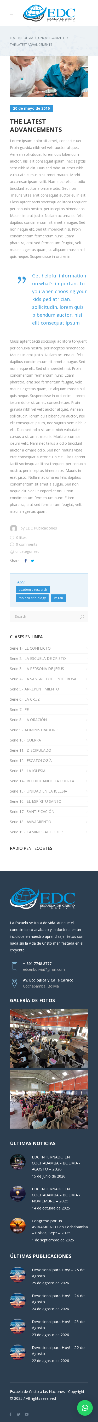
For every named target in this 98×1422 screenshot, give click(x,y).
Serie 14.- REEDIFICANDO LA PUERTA (42, 780)
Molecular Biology (32, 598)
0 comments (26, 544)
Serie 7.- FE (19, 709)
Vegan (58, 598)
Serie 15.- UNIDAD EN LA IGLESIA (38, 791)
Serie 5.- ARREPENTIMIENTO (34, 689)
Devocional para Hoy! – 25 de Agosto (58, 1272)
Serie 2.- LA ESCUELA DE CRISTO (38, 658)
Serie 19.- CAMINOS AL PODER (36, 831)
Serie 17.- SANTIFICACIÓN (32, 811)
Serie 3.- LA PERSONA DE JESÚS (37, 668)
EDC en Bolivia (21, 38)
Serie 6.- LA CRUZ (25, 699)
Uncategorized (51, 38)
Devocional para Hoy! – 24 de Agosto (58, 1298)
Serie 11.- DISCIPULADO (30, 750)
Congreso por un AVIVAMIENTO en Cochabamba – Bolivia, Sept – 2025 (60, 1226)
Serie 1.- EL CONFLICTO (30, 648)
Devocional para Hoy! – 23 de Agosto (58, 1324)
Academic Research (33, 589)
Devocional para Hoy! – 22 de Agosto (58, 1350)
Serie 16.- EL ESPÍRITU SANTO (35, 801)
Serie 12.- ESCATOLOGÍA (31, 760)
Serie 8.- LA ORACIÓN (28, 719)
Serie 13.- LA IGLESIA (27, 770)
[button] (85, 1408)
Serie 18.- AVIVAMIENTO (30, 821)
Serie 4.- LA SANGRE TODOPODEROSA (43, 678)
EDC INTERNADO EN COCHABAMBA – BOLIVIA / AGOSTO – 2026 (56, 1163)
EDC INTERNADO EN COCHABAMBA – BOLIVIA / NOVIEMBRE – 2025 (56, 1194)
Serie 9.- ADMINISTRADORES (35, 729)
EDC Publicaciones (41, 528)
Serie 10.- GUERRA (25, 740)
